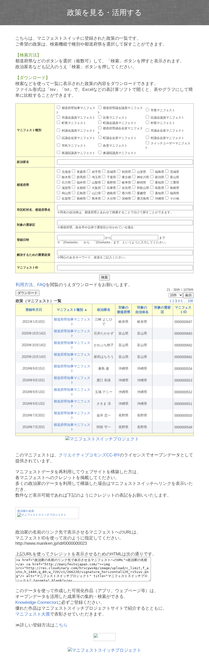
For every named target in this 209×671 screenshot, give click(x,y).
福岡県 (174, 193)
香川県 (126, 193)
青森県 (81, 172)
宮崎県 (126, 198)
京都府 (81, 188)
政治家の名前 (25, 510)
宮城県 (111, 172)
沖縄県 (159, 198)
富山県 (174, 177)
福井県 (81, 182)
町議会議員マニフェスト (119, 123)
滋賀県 (66, 188)
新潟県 (159, 177)
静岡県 (141, 182)
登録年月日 (33, 310)
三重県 (174, 182)
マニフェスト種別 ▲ (72, 310)
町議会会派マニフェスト (119, 138)
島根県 (174, 188)
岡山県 (66, 193)
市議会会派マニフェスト (167, 130)
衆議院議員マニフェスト (78, 153)
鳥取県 (159, 188)
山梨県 (96, 182)
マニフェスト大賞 (32, 614)
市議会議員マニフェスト (78, 117)
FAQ (41, 284)
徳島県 (111, 193)
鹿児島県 (142, 198)
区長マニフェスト (114, 117)
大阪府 (96, 188)
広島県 (81, 193)
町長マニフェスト (73, 123)
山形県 (141, 172)
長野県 (111, 182)
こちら (61, 625)
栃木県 (66, 177)
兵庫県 (111, 188)
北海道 (66, 172)
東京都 (126, 177)
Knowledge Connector (36, 602)
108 (190, 301)
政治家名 (103, 310)
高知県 (159, 193)
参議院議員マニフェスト (119, 153)
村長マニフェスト (162, 123)
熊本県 (96, 198)
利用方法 (24, 284)
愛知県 (159, 182)
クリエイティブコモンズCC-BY (89, 455)
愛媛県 (141, 193)
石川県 (66, 182)
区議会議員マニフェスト (167, 117)
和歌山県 (142, 188)
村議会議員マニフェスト (78, 130)
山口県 (96, 193)
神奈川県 (142, 177)
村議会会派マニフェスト (167, 138)
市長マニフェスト (162, 110)
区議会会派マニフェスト (78, 138)
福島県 (159, 172)
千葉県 (111, 177)
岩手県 (96, 172)
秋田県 (126, 172)
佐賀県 (66, 198)
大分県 (111, 198)
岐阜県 (126, 182)
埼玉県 (96, 177)
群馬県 (81, 177)
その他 (174, 198)
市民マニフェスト (73, 145)
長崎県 (81, 198)
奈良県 (126, 188)
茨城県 (174, 172)
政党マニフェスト (114, 145)
